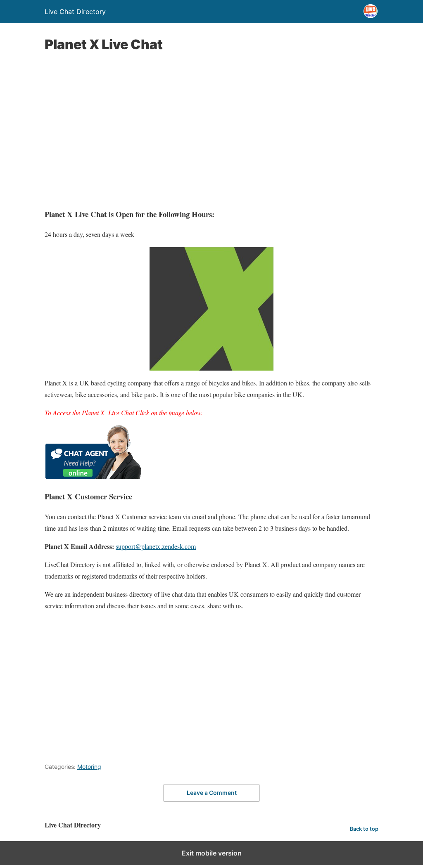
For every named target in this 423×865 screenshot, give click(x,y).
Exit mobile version (212, 853)
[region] (211, 130)
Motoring (89, 766)
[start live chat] (93, 476)
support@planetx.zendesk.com (156, 546)
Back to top (364, 829)
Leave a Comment (212, 792)
